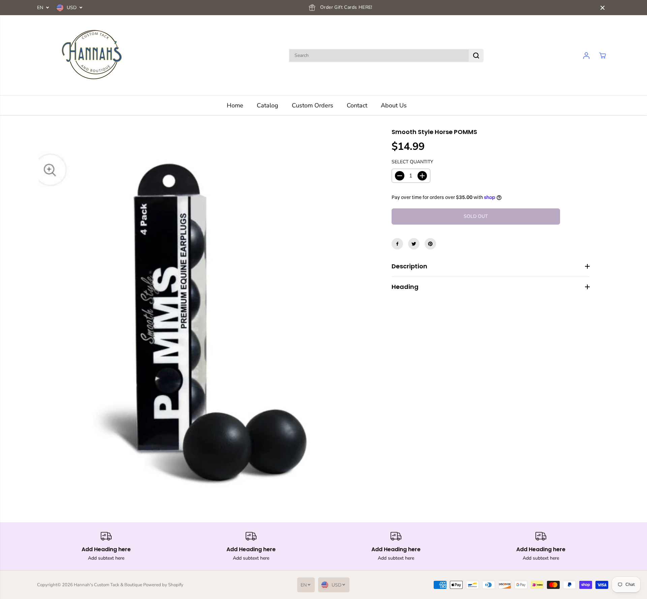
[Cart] (602, 55)
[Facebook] (397, 243)
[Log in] (586, 55)
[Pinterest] (430, 243)
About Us (394, 105)
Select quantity (412, 162)
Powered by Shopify (163, 585)
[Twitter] (414, 243)
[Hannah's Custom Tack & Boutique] (94, 55)
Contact (357, 105)
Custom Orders (312, 105)
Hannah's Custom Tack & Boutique (108, 585)
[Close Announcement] (602, 7)
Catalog (267, 105)
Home (235, 105)
